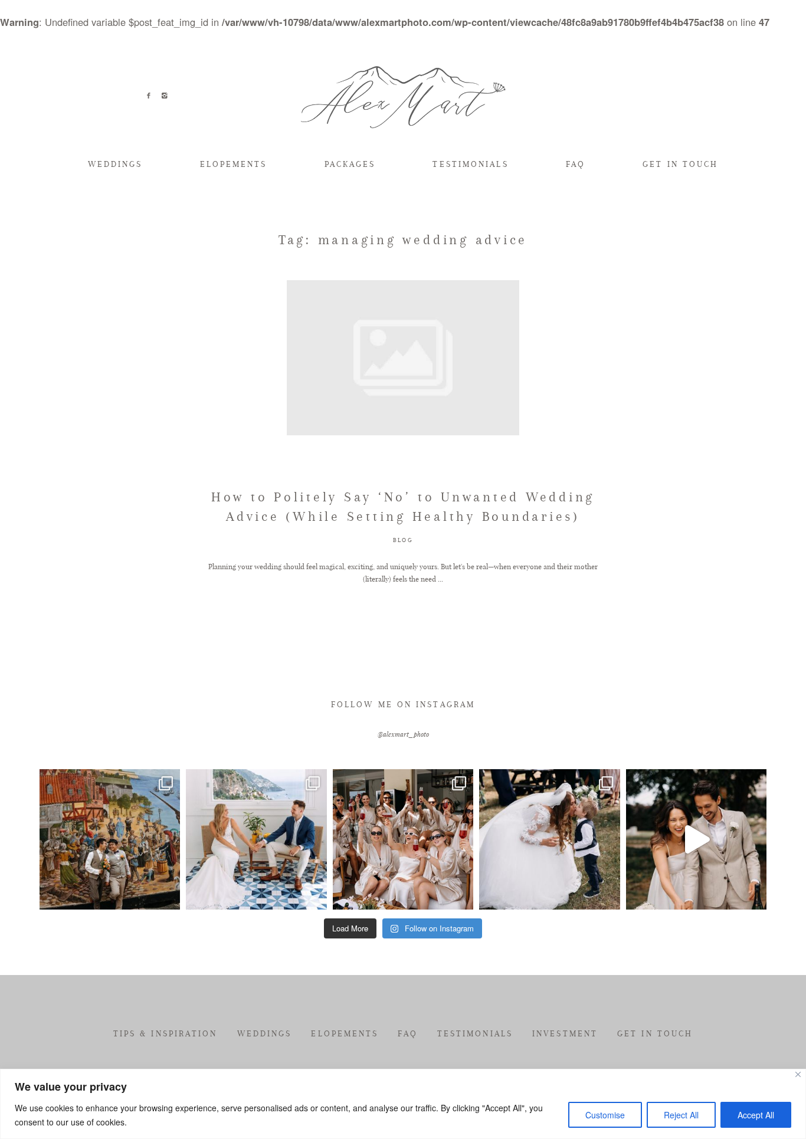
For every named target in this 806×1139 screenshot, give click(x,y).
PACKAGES (350, 164)
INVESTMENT (565, 1034)
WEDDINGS (115, 164)
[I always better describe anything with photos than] (403, 839)
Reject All (681, 1115)
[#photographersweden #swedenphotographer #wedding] (549, 839)
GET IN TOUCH (680, 164)
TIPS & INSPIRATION (165, 1034)
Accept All (756, 1115)
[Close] (798, 1074)
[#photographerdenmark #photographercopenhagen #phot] (696, 839)
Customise (605, 1115)
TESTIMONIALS (470, 164)
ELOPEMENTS (233, 164)
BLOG (403, 540)
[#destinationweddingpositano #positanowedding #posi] (256, 839)
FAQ (575, 164)
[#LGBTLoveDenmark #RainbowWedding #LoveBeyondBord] (110, 839)
